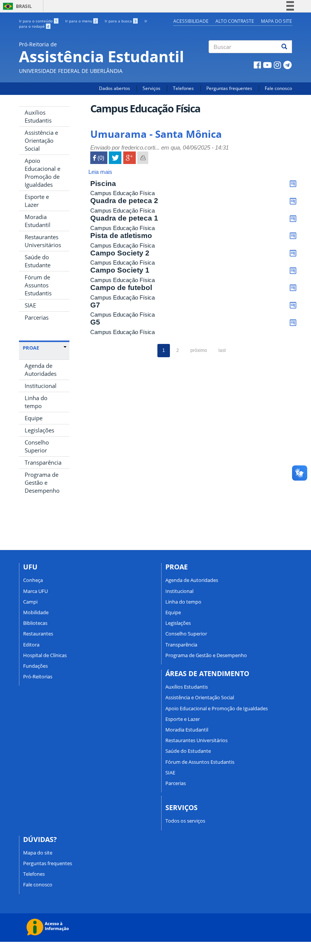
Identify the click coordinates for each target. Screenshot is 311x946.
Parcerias (37, 317)
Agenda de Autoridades (41, 369)
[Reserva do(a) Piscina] (293, 184)
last (222, 350)
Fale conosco (278, 88)
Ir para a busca (121, 21)
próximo (198, 350)
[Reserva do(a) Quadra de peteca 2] (293, 201)
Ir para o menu (81, 21)
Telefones (183, 88)
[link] (44, 347)
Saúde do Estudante (37, 261)
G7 (95, 305)
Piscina (103, 184)
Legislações (39, 430)
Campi (30, 601)
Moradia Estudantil (37, 221)
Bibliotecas (35, 623)
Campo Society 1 (119, 270)
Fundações (35, 665)
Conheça (33, 580)
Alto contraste (234, 21)
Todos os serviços (185, 820)
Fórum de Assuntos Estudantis (38, 285)
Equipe (33, 418)
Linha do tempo (36, 402)
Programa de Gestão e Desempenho (42, 482)
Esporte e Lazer (37, 200)
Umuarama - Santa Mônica (156, 134)
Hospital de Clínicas (45, 655)
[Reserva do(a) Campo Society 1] (293, 270)
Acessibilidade (191, 21)
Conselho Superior (37, 446)
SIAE (30, 305)
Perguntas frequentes (229, 88)
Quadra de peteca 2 (124, 201)
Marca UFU (35, 591)
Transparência (43, 462)
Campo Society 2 (119, 253)
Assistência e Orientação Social (41, 140)
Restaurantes (38, 633)
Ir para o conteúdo (38, 21)
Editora (31, 644)
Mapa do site (276, 21)
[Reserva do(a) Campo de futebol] (293, 288)
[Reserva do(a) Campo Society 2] (293, 253)
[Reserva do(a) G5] (293, 322)
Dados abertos (114, 88)
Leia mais (100, 172)
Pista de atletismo (121, 236)
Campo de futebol (121, 288)
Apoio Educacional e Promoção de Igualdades (42, 172)
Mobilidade (36, 612)
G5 (95, 322)
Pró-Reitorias (37, 676)
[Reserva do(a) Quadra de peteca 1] (293, 218)
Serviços (151, 88)
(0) (98, 158)
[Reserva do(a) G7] (293, 305)
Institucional (41, 385)
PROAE (31, 347)
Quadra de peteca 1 (124, 218)
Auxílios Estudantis (38, 116)
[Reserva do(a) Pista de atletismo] (293, 236)
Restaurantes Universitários (43, 241)
